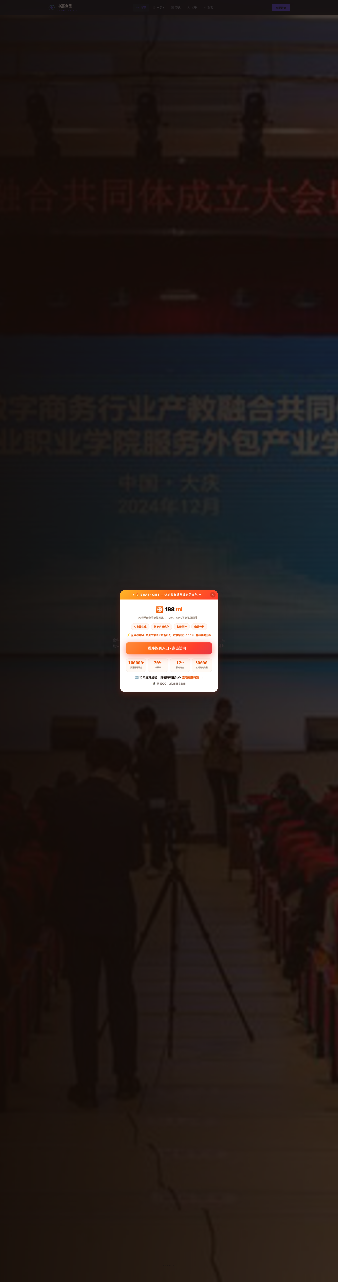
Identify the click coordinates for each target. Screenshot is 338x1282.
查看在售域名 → (192, 677)
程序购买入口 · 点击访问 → (169, 648)
